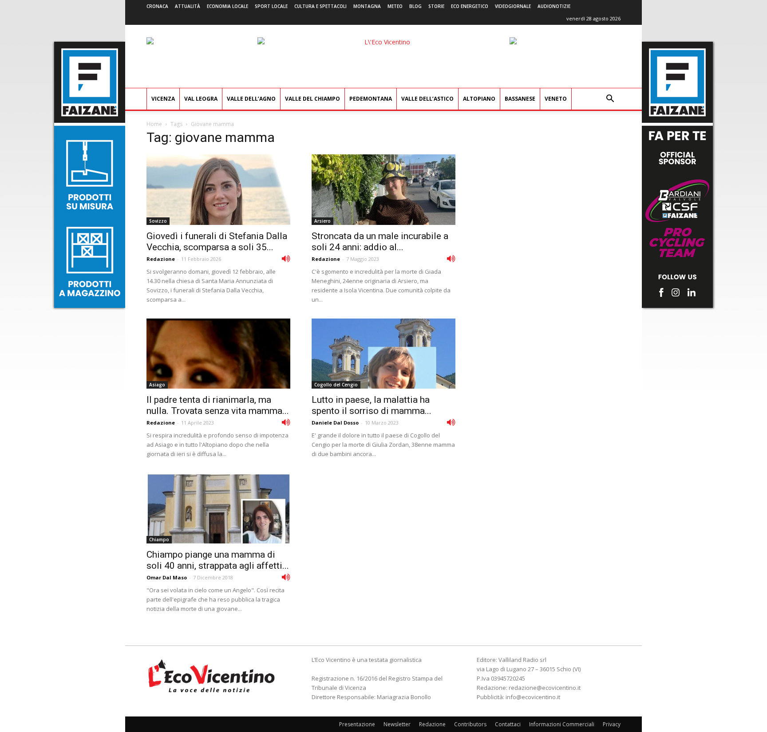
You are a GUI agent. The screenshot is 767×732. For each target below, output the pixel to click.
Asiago (157, 385)
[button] (610, 99)
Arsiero (322, 221)
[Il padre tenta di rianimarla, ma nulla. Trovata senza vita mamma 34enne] (218, 354)
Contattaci (508, 724)
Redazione (160, 259)
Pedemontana (370, 98)
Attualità (187, 6)
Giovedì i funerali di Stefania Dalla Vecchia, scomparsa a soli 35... (216, 241)
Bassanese (520, 98)
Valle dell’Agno (251, 98)
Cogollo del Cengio (336, 385)
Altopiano (479, 98)
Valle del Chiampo (312, 98)
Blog (415, 6)
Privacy (612, 724)
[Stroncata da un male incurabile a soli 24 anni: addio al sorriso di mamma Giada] (383, 189)
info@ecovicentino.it (533, 697)
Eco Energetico (469, 6)
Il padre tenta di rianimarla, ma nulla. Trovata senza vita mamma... (217, 405)
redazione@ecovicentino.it (545, 688)
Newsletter (397, 724)
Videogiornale (513, 6)
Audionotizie (554, 6)
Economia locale (227, 6)
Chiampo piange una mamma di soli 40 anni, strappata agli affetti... (217, 560)
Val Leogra (200, 98)
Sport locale (271, 6)
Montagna (367, 6)
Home (154, 124)
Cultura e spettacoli (320, 6)
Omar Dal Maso (166, 577)
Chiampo (159, 539)
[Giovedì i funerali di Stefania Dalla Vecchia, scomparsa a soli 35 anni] (218, 189)
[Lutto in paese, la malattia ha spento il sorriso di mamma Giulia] (383, 354)
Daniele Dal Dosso (335, 422)
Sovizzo (158, 221)
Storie (436, 6)
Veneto (556, 98)
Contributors (470, 724)
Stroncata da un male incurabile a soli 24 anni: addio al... (380, 241)
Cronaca (157, 6)
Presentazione (357, 724)
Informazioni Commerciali (561, 724)
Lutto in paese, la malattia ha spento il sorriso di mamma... (371, 405)
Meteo (395, 6)
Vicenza (163, 98)
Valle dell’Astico (427, 98)
